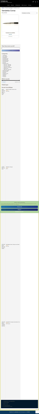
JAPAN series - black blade (8, 67)
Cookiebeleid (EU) (8, 406)
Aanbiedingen (5, 55)
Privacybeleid (21, 211)
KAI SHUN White (5, 59)
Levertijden (6, 402)
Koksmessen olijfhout (6, 70)
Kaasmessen (4, 72)
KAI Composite (5, 56)
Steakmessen (4, 74)
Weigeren (19, 209)
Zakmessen (4, 75)
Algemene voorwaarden (9, 401)
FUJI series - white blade (7, 64)
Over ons (6, 403)
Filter (4, 82)
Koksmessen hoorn (5, 71)
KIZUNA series (6, 68)
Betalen (12, 5)
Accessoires (4, 76)
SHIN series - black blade (7, 69)
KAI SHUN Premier (6, 60)
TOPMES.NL (4, 1)
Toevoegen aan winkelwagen (10, 36)
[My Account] (35, 2)
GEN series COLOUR (7, 66)
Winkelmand (17, 5)
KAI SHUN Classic (5, 58)
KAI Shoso (4, 62)
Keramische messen (5, 63)
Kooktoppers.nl (23, 412)
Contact (29, 5)
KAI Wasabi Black (5, 61)
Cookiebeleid (17, 211)
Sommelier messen (5, 73)
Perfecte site (19, 206)
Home (8, 5)
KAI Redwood (5, 57)
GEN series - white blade (7, 65)
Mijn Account (24, 5)
